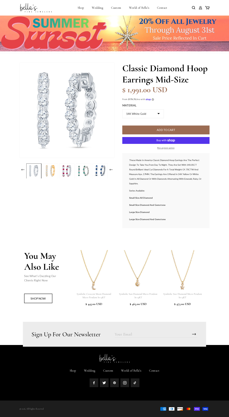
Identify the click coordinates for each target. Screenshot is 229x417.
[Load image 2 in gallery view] (50, 170)
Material (129, 105)
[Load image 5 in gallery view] (100, 170)
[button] (81, 8)
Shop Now (38, 298)
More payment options (165, 148)
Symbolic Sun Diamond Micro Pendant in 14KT (138, 295)
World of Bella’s (131, 371)
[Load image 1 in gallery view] (33, 170)
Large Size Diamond (139, 212)
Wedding (89, 371)
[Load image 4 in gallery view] (83, 170)
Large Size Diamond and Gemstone (147, 219)
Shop (73, 371)
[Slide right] (111, 169)
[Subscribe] (194, 334)
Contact (154, 371)
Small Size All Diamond (141, 197)
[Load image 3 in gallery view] (67, 170)
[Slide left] (22, 169)
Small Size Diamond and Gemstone (147, 205)
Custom (108, 371)
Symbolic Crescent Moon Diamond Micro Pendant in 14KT (94, 295)
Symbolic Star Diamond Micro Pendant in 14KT (182, 295)
